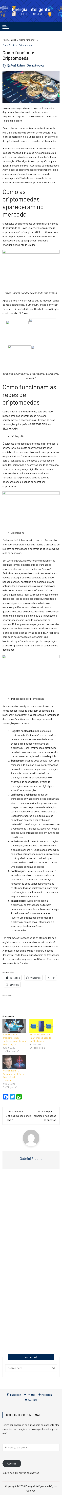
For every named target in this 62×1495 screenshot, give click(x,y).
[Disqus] (31, 1219)
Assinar (12, 1463)
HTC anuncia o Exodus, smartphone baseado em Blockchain (40, 1037)
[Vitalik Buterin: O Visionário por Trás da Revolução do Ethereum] (14, 1062)
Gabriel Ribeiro (16, 65)
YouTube (32, 1399)
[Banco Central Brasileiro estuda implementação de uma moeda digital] (14, 1026)
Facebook (15, 1394)
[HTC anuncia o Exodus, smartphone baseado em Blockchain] (41, 1026)
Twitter (31, 1394)
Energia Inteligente (31, 9)
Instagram (47, 1394)
